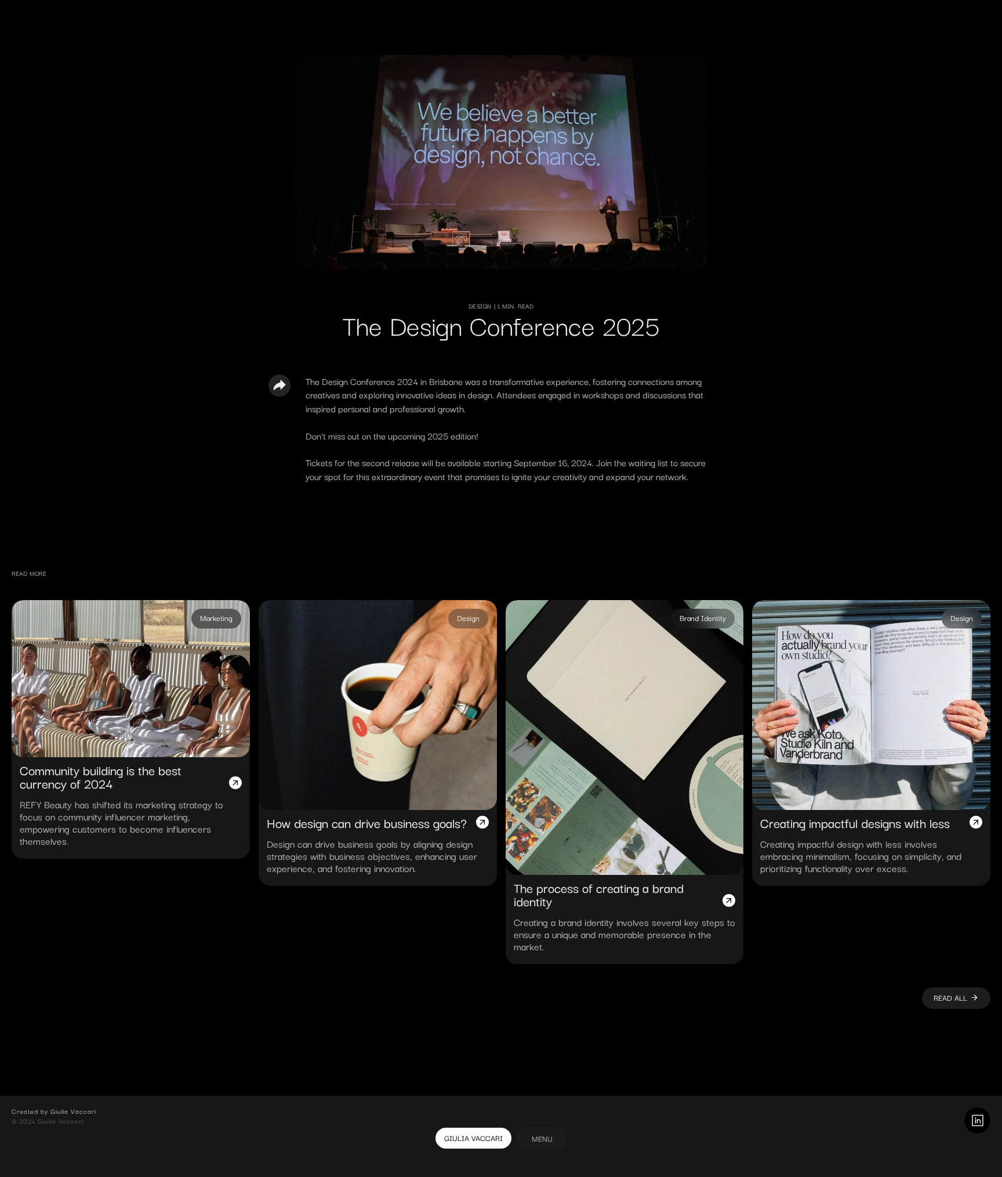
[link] (542, 1138)
